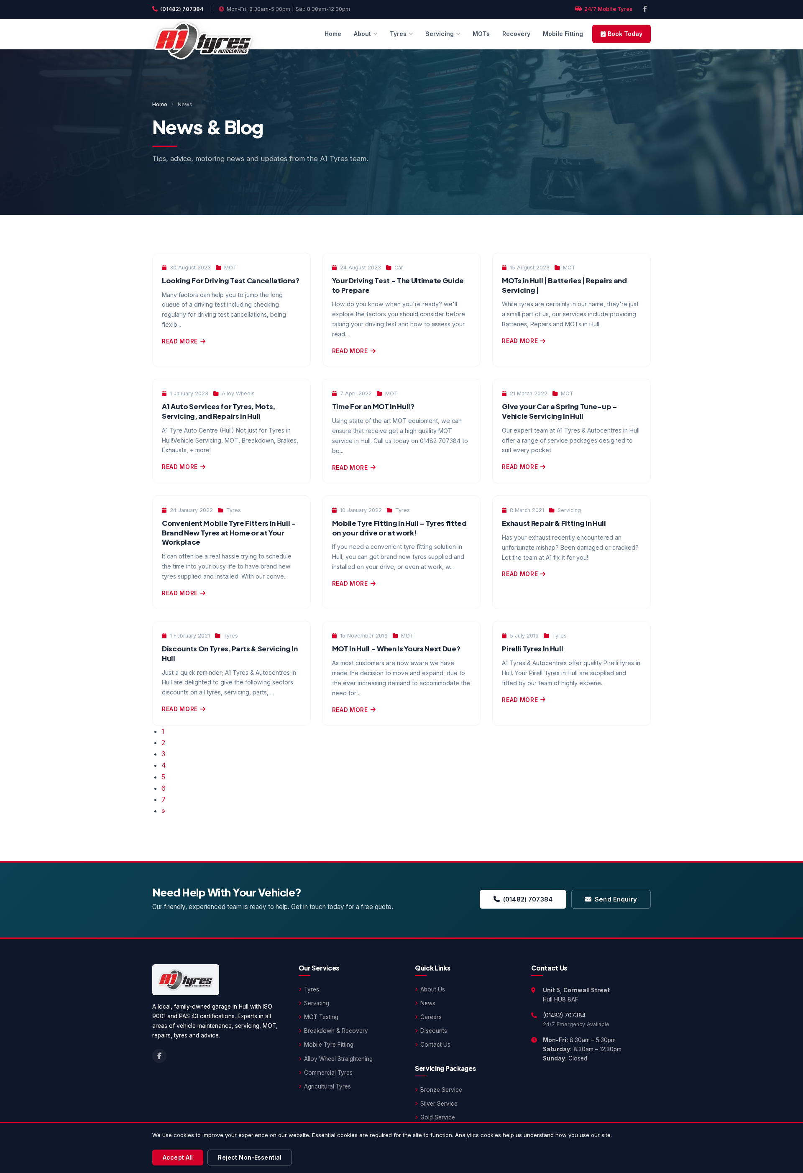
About (362, 33)
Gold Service (437, 1117)
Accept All (178, 1157)
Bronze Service (441, 1089)
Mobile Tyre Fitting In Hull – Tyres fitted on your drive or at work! (399, 528)
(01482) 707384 (181, 9)
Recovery (516, 33)
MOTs (481, 33)
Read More (180, 341)
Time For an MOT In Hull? (373, 406)
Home (333, 33)
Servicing (439, 33)
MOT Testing (321, 1017)
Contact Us (435, 1044)
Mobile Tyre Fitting (328, 1044)
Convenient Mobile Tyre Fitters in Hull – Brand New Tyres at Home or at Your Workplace (229, 532)
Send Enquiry (616, 899)
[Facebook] (645, 9)
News (427, 1003)
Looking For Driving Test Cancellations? (230, 280)
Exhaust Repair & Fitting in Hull (554, 523)
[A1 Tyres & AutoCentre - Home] (203, 34)
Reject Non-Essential (249, 1157)
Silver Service (439, 1103)
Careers (431, 1017)
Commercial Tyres (328, 1072)
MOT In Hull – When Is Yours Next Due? (396, 648)
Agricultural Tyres (327, 1086)
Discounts (433, 1030)
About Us (432, 989)
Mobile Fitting (563, 33)
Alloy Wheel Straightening (338, 1058)
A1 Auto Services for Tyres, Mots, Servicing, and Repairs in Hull (218, 411)
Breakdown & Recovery (336, 1030)
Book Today (625, 33)
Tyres (398, 33)
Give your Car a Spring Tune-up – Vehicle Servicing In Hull (559, 411)
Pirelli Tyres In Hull (532, 648)
